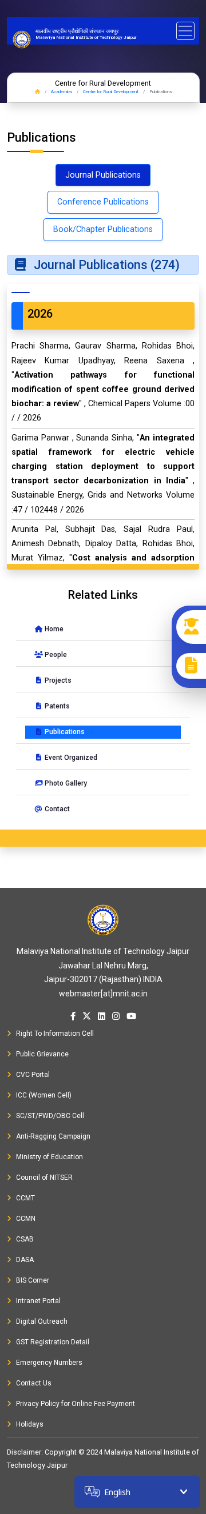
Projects (57, 680)
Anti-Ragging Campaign (53, 1136)
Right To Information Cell (55, 1034)
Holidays (29, 1424)
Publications (64, 732)
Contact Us (34, 1383)
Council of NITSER (44, 1177)
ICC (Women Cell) (44, 1095)
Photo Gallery (65, 783)
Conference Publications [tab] (103, 202)
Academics (61, 91)
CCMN (25, 1219)
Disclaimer (24, 1452)
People (55, 655)
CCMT (25, 1198)
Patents (56, 706)
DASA (25, 1260)
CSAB (25, 1239)
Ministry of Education (49, 1157)
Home (53, 629)
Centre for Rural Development (110, 91)
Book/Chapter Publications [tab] (103, 229)
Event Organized (70, 758)
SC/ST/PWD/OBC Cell (50, 1116)
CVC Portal (33, 1075)
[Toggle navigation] (185, 31)
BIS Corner (32, 1280)
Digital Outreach (42, 1321)
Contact (56, 809)
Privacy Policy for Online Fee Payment (75, 1404)
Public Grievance (42, 1054)
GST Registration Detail (52, 1342)
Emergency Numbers (49, 1363)
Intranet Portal (38, 1301)
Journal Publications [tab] (103, 175)
